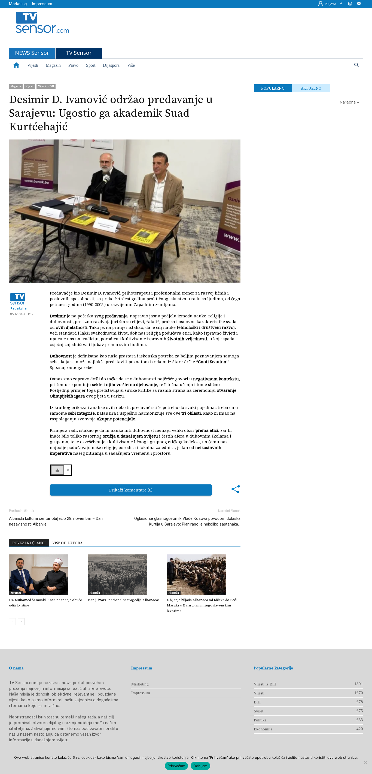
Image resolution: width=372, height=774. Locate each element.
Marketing (18, 3)
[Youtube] (359, 5)
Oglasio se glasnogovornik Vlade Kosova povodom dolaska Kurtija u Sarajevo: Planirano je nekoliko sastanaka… (187, 521)
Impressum (42, 3)
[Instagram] (350, 5)
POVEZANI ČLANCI (29, 543)
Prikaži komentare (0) (131, 490)
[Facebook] (341, 5)
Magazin (53, 65)
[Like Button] (57, 470)
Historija (95, 592)
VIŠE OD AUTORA (67, 543)
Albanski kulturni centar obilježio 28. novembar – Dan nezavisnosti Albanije (56, 521)
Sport (90, 65)
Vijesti (32, 65)
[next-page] (21, 621)
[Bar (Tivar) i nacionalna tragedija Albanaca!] (124, 574)
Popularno (273, 88)
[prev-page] (12, 621)
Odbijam (200, 766)
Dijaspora (111, 65)
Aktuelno (311, 88)
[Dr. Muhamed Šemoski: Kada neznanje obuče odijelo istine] (45, 574)
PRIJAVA (330, 4)
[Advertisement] (199, 28)
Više (131, 65)
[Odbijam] (365, 762)
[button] (356, 65)
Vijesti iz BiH (46, 86)
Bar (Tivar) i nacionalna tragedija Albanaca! (123, 600)
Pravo (73, 65)
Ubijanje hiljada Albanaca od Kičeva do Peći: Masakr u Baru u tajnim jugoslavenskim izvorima (202, 605)
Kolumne (16, 592)
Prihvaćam (176, 766)
